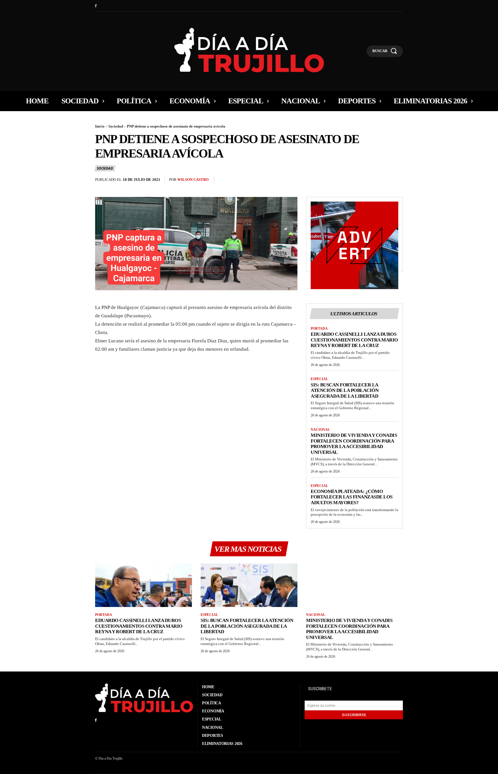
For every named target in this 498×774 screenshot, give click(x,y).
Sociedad (115, 126)
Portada (319, 329)
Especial (319, 379)
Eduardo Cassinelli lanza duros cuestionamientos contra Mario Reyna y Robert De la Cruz (354, 339)
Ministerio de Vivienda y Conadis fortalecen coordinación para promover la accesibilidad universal (354, 443)
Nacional (320, 430)
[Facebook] (96, 6)
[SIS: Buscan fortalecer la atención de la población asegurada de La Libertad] (249, 585)
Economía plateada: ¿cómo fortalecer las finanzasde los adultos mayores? (352, 497)
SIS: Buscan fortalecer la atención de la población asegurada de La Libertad (344, 390)
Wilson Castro (193, 179)
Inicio (100, 126)
